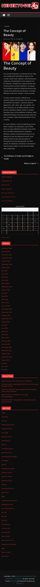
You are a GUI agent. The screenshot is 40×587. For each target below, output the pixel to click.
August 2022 (6, 322)
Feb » (8, 237)
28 (24, 228)
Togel (3, 413)
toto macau (5, 556)
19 (14, 225)
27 (19, 228)
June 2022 (5, 328)
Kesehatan (7, 26)
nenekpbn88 (19, 39)
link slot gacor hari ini (9, 197)
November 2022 (7, 312)
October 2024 (6, 261)
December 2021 (7, 347)
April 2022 (5, 334)
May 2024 (5, 277)
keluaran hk (5, 185)
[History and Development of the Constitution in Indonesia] (4, 15)
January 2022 (6, 344)
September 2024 (7, 264)
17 (3, 225)
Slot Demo (5, 417)
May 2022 (5, 331)
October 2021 (6, 354)
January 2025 (6, 251)
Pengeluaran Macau (8, 425)
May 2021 (5, 370)
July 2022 (4, 325)
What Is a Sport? (30, 163)
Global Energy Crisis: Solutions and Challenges (17, 381)
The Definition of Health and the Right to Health (19, 157)
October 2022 (6, 315)
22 (30, 225)
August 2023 (6, 290)
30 (35, 228)
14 (24, 221)
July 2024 (4, 271)
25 (9, 228)
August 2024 (6, 267)
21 (24, 225)
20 (19, 225)
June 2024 (5, 274)
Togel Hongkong (7, 177)
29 (30, 228)
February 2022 (6, 341)
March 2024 (5, 283)
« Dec (3, 237)
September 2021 (7, 357)
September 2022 (7, 318)
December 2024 (7, 255)
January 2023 (6, 306)
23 (35, 225)
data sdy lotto (6, 552)
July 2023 (4, 293)
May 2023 (5, 296)
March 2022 (5, 338)
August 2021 (6, 360)
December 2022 (7, 309)
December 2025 (7, 248)
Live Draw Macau (7, 201)
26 (14, 228)
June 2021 (5, 366)
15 (30, 221)
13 (19, 221)
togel (3, 548)
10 (3, 221)
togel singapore (7, 189)
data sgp (4, 421)
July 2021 (4, 363)
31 (3, 232)
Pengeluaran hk (7, 181)
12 (14, 221)
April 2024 (5, 280)
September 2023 (7, 287)
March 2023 (5, 303)
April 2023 (5, 299)
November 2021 (7, 350)
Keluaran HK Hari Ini (8, 193)
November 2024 (7, 258)
